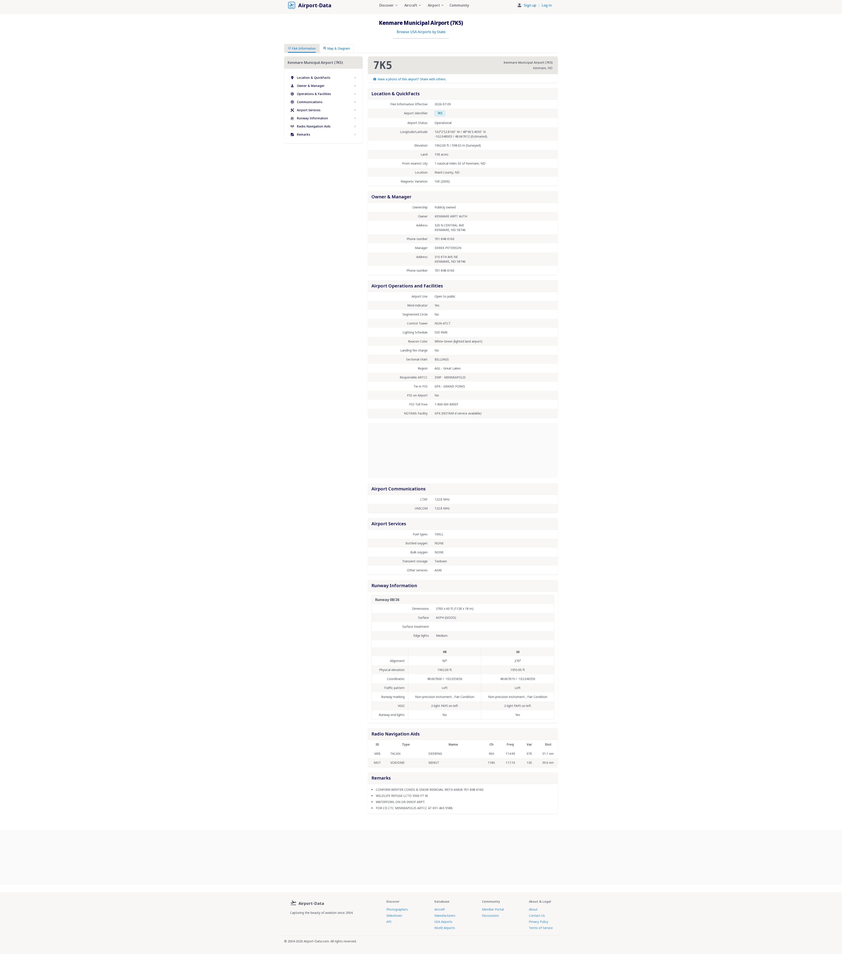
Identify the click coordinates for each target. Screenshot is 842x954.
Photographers (397, 909)
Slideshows (394, 915)
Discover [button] (386, 5)
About (533, 909)
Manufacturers (444, 915)
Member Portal (493, 909)
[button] (534, 5)
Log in (547, 5)
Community (459, 5)
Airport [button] (434, 5)
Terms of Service (541, 928)
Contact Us (537, 915)
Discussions (490, 915)
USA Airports (443, 922)
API (388, 922)
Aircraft (439, 909)
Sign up (530, 5)
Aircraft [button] (410, 5)
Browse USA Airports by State (421, 31)
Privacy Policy (538, 922)
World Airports (444, 928)
